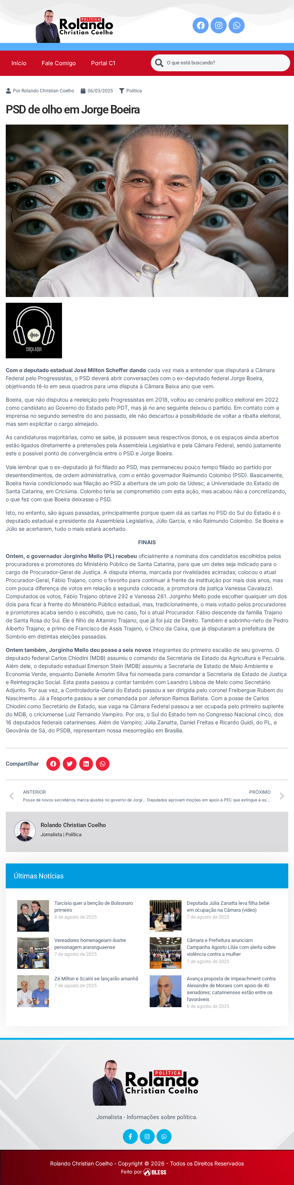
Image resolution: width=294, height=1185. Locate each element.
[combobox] (220, 62)
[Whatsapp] (237, 25)
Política (134, 91)
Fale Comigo (59, 63)
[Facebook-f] (130, 1136)
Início (18, 63)
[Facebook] (201, 25)
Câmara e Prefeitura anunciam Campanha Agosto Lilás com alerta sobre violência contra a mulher (231, 947)
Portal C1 (103, 63)
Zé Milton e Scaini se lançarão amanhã (96, 978)
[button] (53, 764)
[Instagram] (219, 25)
